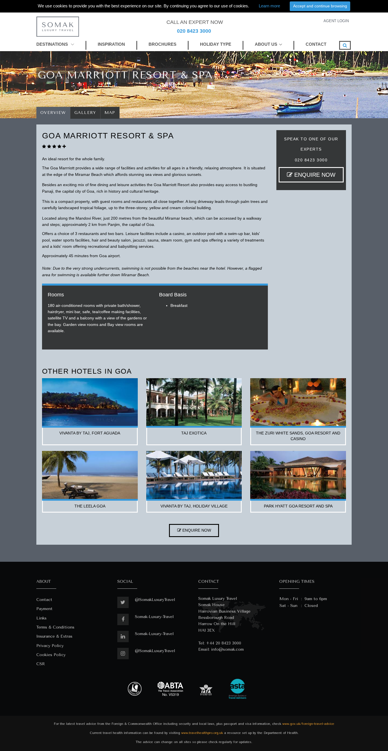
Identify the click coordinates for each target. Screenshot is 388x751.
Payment (44, 608)
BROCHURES (162, 44)
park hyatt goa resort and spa (298, 506)
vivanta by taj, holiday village (194, 506)
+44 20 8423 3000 (223, 643)
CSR (40, 663)
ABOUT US (266, 44)
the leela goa (89, 506)
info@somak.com (227, 649)
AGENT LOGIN (336, 21)
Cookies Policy (51, 654)
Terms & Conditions (55, 627)
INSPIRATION (111, 44)
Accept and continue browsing (320, 6)
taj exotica (193, 433)
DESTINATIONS (52, 44)
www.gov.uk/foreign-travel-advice (308, 724)
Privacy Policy (50, 645)
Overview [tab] (53, 112)
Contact (44, 599)
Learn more (269, 5)
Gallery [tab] (85, 112)
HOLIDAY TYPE (215, 44)
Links (41, 618)
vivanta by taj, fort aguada (89, 433)
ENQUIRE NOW (314, 175)
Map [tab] (110, 112)
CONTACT (316, 44)
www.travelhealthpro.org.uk (202, 733)
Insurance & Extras (54, 636)
